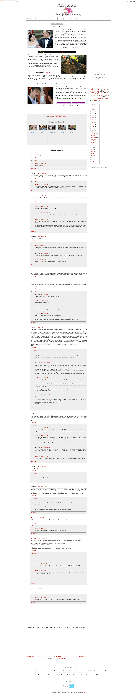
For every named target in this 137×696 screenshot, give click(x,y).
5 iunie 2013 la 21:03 (43, 206)
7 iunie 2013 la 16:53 (41, 486)
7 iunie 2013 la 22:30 (43, 528)
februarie (93, 153)
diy (105, 91)
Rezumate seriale (30, 19)
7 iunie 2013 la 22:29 (43, 500)
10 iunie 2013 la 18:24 (43, 597)
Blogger (83, 692)
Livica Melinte (34, 538)
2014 (93, 130)
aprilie (92, 149)
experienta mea (99, 92)
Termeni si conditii (87, 19)
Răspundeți (33, 157)
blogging (92, 88)
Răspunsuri (34, 160)
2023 (93, 113)
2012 (93, 157)
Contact (95, 19)
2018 (93, 122)
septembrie (93, 139)
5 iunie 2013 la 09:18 (43, 184)
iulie (92, 144)
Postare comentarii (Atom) (60, 658)
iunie (92, 146)
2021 (93, 117)
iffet (64, 116)
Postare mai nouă (31, 656)
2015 (93, 128)
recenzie (107, 94)
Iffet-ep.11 (48, 72)
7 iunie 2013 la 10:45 (41, 466)
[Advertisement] (57, 643)
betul (54, 116)
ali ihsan (51, 116)
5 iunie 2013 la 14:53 (41, 195)
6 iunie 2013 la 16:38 (43, 435)
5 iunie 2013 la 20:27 (41, 270)
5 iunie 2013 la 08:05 (43, 154)
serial (66, 116)
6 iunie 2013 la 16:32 (43, 353)
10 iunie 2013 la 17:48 (39, 588)
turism (95, 100)
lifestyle (94, 94)
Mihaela (36, 300)
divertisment (60, 116)
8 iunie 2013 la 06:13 (43, 313)
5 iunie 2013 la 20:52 (39, 281)
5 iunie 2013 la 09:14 (43, 163)
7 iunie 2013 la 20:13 (43, 476)
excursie (92, 92)
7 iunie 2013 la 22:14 (42, 538)
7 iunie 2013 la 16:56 (45, 253)
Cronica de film (40, 19)
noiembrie (93, 135)
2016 (93, 126)
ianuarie (93, 155)
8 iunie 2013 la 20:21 (45, 577)
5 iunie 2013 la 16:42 (41, 236)
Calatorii (71, 19)
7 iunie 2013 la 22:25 (43, 556)
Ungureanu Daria (35, 154)
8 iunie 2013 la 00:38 (43, 300)
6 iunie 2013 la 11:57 (41, 413)
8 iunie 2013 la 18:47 (45, 563)
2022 (93, 115)
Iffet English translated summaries (67, 52)
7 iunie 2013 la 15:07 (43, 219)
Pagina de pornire (57, 656)
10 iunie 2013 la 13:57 (45, 394)
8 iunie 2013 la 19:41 (43, 456)
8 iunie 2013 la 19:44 (43, 570)
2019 (93, 121)
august (93, 142)
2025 (93, 109)
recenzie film (96, 95)
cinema (104, 89)
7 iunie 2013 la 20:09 (39, 517)
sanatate (92, 97)
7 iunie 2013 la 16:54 (45, 447)
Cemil (57, 116)
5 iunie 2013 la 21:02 (43, 245)
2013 (93, 132)
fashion (107, 92)
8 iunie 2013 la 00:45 (43, 307)
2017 (93, 124)
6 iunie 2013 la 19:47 (43, 377)
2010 (93, 161)
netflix (101, 93)
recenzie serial (104, 95)
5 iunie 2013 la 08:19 (41, 173)
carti (98, 89)
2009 (93, 163)
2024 (93, 111)
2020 (93, 119)
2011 (93, 159)
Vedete (47, 19)
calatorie (99, 88)
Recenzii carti (53, 19)
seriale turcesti (103, 99)
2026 (93, 108)
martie (92, 151)
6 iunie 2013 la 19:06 (45, 362)
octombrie (93, 137)
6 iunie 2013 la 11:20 (41, 327)
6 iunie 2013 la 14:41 (45, 427)
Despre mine (78, 19)
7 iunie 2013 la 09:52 (45, 212)
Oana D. (36, 163)
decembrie (93, 133)
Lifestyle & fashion (63, 19)
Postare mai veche (83, 656)
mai (92, 147)
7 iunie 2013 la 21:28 (43, 259)
